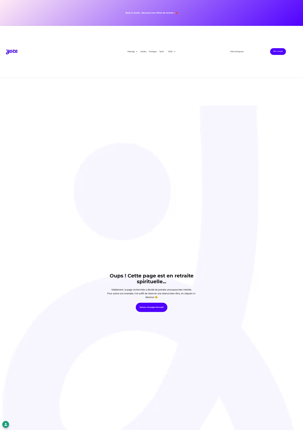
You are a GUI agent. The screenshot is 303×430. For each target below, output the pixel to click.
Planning (131, 51)
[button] (132, 51)
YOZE (170, 51)
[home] (11, 51)
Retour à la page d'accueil (151, 307)
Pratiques (153, 51)
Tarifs (161, 51)
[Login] (278, 51)
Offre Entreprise (237, 51)
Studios (143, 51)
